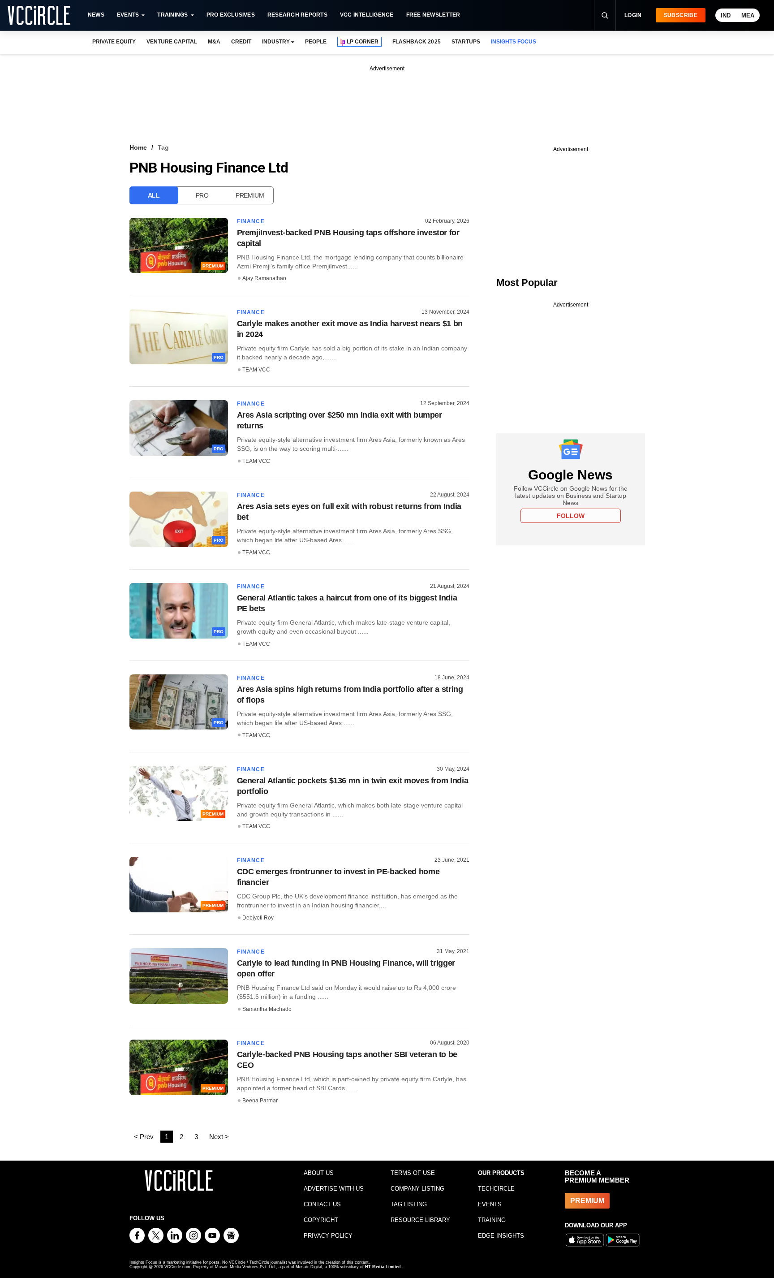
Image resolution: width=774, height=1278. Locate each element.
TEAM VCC (256, 370)
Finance (251, 221)
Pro (202, 195)
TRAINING (492, 1220)
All (154, 195)
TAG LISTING (409, 1204)
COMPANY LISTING (417, 1188)
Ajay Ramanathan (264, 278)
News (96, 15)
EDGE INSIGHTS (501, 1235)
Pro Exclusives (230, 15)
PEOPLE (316, 42)
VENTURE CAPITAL (171, 42)
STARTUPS (466, 42)
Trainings (172, 15)
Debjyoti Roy (258, 918)
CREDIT (241, 42)
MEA (747, 15)
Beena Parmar (260, 1100)
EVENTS (490, 1204)
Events (128, 15)
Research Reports (297, 15)
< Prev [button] (144, 1136)
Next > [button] (219, 1136)
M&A (214, 42)
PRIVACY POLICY (328, 1235)
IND (726, 15)
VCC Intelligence (367, 15)
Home (138, 147)
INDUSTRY (276, 42)
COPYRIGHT (321, 1220)
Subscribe (680, 15)
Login (633, 15)
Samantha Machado (267, 1009)
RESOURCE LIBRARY (420, 1220)
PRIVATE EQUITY (114, 42)
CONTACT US (322, 1204)
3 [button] (196, 1136)
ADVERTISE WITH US (334, 1188)
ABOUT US (319, 1173)
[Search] (604, 15)
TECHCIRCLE (496, 1188)
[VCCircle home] (38, 15)
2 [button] (181, 1136)
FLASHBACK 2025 (416, 42)
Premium (250, 195)
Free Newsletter (433, 15)
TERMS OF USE (413, 1173)
